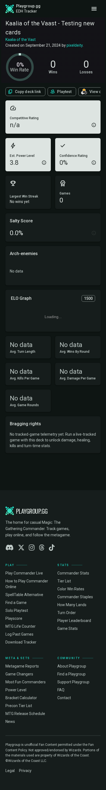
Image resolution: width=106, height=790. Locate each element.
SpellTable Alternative (24, 594)
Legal (10, 770)
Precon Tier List (18, 706)
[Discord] (9, 547)
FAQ (60, 690)
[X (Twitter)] (21, 547)
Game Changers (19, 674)
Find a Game (16, 602)
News (10, 721)
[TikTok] (52, 547)
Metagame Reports (22, 666)
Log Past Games (19, 634)
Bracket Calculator (21, 698)
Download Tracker (20, 642)
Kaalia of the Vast (20, 39)
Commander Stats (73, 573)
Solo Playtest (16, 610)
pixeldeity (75, 45)
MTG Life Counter (20, 626)
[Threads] (42, 547)
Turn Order (66, 613)
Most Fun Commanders (25, 682)
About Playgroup (71, 666)
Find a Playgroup (71, 674)
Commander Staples (75, 597)
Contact (64, 698)
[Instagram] (32, 547)
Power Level (15, 690)
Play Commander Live (24, 573)
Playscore (13, 618)
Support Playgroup (73, 682)
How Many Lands (71, 605)
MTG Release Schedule (25, 713)
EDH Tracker (26, 11)
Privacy (25, 770)
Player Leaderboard (74, 620)
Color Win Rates (70, 589)
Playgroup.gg (28, 6)
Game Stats (67, 628)
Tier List (64, 581)
